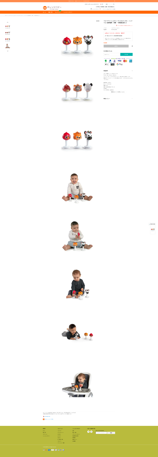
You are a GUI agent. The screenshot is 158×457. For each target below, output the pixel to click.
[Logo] (52, 8)
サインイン (105, 9)
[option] (77, 43)
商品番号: (105, 29)
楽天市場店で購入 (47, 416)
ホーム (6, 15)
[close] (114, 1)
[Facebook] (88, 432)
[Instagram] (91, 432)
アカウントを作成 (112, 9)
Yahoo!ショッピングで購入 (48, 419)
